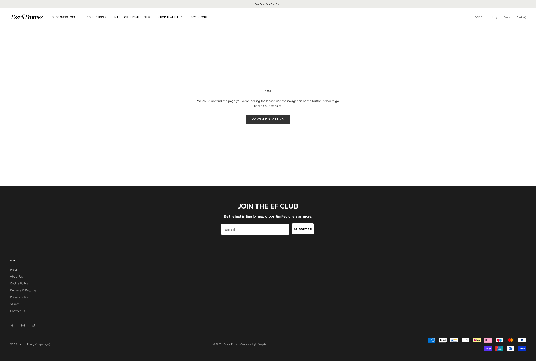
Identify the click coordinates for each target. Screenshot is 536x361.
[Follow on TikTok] (34, 325)
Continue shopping (268, 119)
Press (14, 269)
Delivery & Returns (23, 290)
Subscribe (303, 229)
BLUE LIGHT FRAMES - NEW (132, 17)
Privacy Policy (19, 297)
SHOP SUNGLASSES (65, 17)
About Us (16, 276)
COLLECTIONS (96, 17)
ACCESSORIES (200, 17)
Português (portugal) (38, 344)
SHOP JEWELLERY (170, 17)
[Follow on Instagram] (23, 325)
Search (15, 304)
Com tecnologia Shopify (253, 344)
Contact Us (17, 311)
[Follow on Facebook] (12, 325)
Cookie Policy (19, 283)
